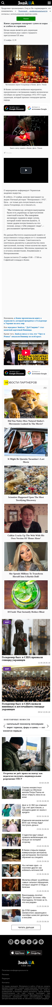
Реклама (5, 974)
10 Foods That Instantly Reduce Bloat (25, 612)
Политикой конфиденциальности (32, 11)
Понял (26, 19)
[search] (3, 3)
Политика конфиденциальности (15, 970)
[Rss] (10, 941)
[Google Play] (34, 952)
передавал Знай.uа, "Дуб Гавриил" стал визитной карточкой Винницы (24, 328)
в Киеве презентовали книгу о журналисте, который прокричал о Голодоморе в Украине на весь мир (25, 321)
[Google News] (29, 941)
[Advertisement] (26, 289)
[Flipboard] (35, 941)
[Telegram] (16, 941)
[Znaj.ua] (26, 3)
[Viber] (22, 941)
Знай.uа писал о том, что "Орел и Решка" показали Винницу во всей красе (24, 335)
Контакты (5, 982)
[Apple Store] (18, 952)
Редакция (6, 978)
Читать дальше (26, 927)
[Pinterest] (41, 941)
